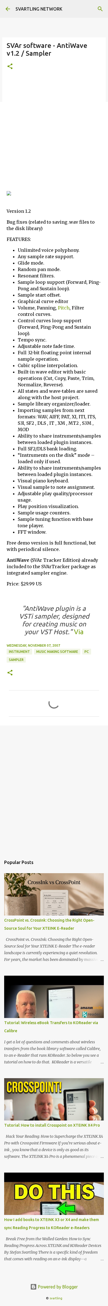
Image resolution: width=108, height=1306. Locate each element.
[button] (10, 66)
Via (78, 632)
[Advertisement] (54, 133)
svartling (56, 1298)
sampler (16, 659)
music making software (57, 651)
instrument (19, 651)
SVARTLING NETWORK (39, 8)
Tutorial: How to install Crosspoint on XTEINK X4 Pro (52, 1125)
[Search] (100, 9)
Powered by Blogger (57, 1286)
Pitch (64, 308)
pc (86, 651)
